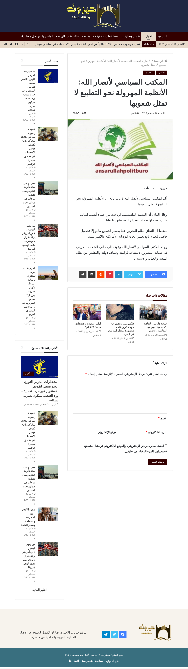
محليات (149, 72)
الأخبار (149, 36)
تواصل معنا (33, 36)
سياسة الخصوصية (92, 661)
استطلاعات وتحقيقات (106, 36)
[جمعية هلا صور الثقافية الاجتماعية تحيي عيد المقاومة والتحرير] (153, 312)
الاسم (162, 418)
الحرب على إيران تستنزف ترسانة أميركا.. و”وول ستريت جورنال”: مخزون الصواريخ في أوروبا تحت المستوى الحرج (28, 291)
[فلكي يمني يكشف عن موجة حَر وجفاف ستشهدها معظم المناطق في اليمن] (120, 312)
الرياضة (60, 36)
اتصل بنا (74, 661)
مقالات (86, 36)
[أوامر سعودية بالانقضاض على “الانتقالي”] (87, 312)
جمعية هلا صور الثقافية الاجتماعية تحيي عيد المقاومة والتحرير (155, 327)
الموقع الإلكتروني (107, 432)
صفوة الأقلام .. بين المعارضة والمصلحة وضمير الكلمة (28, 517)
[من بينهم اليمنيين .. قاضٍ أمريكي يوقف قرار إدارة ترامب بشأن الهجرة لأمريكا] (48, 230)
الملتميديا (47, 36)
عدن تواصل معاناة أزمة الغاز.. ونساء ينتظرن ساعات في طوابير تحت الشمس (28, 195)
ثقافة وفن (73, 36)
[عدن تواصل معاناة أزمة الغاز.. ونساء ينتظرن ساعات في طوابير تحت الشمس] (48, 188)
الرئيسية (162, 36)
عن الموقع (112, 661)
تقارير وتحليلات (131, 36)
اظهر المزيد (39, 589)
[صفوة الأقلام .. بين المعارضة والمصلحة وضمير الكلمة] (48, 514)
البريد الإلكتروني (156, 432)
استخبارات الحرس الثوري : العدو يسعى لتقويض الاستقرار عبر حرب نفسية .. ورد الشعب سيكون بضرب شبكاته (28, 90)
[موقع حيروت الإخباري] (94, 16)
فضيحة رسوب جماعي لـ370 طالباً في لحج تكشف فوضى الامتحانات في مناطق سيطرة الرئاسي (80, 44)
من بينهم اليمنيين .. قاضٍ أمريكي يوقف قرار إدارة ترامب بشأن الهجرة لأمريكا (28, 237)
